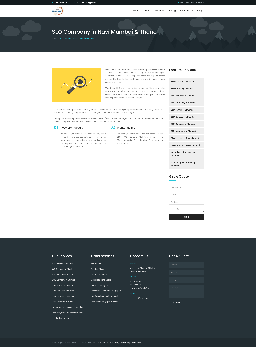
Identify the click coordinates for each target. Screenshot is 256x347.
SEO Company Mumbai (131, 342)
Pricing (172, 10)
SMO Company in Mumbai (183, 102)
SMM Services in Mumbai (183, 124)
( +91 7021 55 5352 (63, 2)
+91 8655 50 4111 (138, 284)
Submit (176, 302)
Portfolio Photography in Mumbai (105, 296)
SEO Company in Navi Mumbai (185, 145)
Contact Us (186, 10)
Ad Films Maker (97, 269)
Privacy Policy (113, 342)
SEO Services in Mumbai (182, 81)
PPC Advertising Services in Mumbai (184, 154)
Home (136, 10)
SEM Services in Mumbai (182, 109)
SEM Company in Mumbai (183, 116)
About (147, 10)
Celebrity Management (101, 285)
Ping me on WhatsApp (139, 288)
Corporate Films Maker (101, 280)
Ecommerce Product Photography (106, 290)
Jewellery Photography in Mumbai (105, 301)
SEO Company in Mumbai (183, 88)
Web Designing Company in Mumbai (184, 164)
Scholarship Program (61, 318)
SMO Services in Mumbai (183, 95)
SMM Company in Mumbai (183, 131)
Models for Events (99, 274)
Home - (55, 38)
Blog (199, 10)
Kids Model (96, 263)
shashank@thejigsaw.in (87, 2)
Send (186, 217)
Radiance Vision (98, 342)
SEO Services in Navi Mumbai (185, 138)
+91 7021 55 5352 (138, 281)
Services (159, 10)
